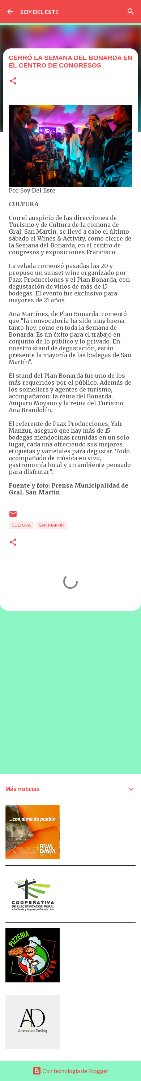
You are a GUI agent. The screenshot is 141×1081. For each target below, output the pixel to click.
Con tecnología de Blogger (74, 1070)
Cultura (21, 525)
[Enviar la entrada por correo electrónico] (13, 516)
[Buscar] (131, 11)
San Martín (51, 525)
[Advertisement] (70, 692)
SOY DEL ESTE (39, 11)
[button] (13, 81)
